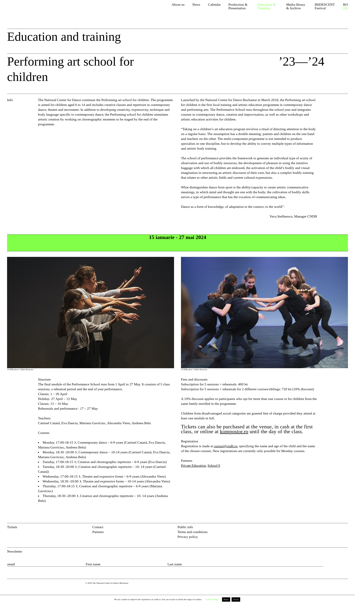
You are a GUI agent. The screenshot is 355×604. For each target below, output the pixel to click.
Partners (98, 532)
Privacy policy (188, 537)
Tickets (12, 527)
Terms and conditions (193, 532)
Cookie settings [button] (212, 599)
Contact (97, 527)
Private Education (193, 465)
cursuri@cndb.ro (225, 446)
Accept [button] (236, 599)
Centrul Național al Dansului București (13, 587)
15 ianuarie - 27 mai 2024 (177, 237)
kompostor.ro (234, 431)
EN (345, 8)
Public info (185, 527)
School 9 (214, 465)
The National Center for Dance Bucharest (33, 9)
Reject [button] (226, 599)
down (341, 63)
